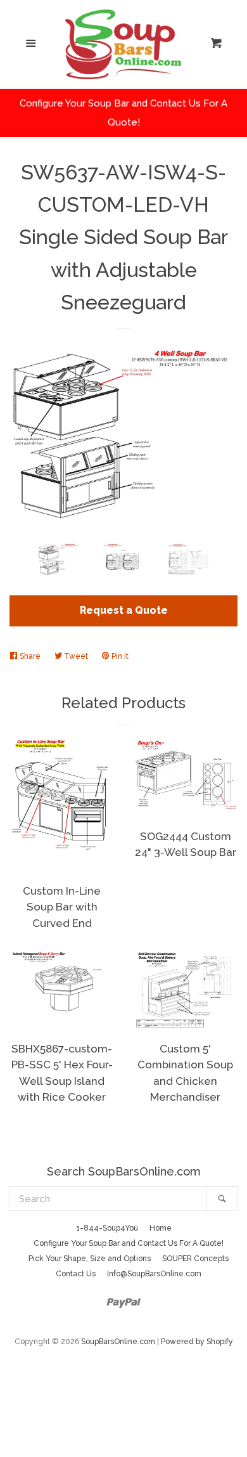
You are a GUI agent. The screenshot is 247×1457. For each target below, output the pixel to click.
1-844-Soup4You (107, 1228)
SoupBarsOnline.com (118, 1341)
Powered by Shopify (197, 1341)
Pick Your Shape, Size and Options (89, 1258)
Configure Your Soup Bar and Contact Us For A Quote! (129, 1243)
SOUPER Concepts (195, 1258)
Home (160, 1228)
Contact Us (76, 1273)
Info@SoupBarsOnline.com (154, 1273)
